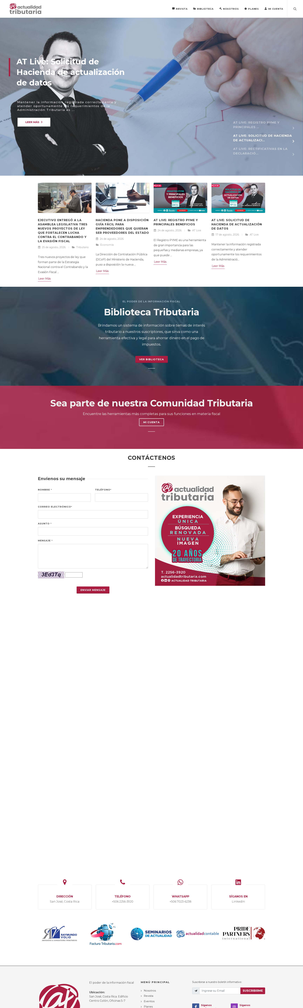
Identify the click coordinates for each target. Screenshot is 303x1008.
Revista (182, 8)
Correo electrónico (55, 506)
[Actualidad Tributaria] (25, 9)
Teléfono (103, 489)
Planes (253, 8)
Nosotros (231, 8)
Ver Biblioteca (151, 359)
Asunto (45, 523)
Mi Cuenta (275, 8)
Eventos (149, 1001)
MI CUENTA (151, 422)
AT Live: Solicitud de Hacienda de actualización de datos (236, 224)
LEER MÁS (32, 122)
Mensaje (45, 540)
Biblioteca (205, 8)
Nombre (45, 489)
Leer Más (44, 278)
